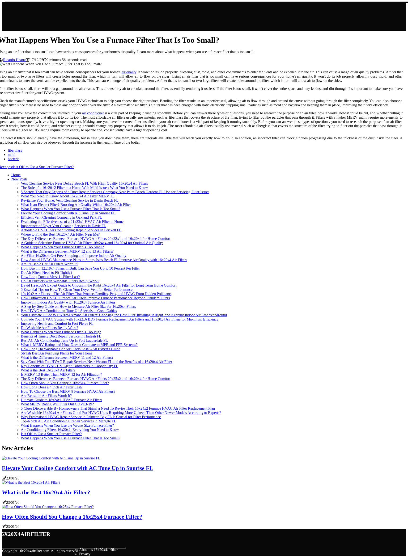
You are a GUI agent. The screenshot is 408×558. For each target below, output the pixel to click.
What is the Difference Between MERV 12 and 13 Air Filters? (67, 251)
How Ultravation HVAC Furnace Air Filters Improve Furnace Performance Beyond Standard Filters (95, 298)
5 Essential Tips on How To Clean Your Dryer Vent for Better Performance (76, 289)
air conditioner (93, 113)
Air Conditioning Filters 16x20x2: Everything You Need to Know (70, 430)
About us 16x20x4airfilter (98, 550)
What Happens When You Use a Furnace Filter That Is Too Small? (70, 209)
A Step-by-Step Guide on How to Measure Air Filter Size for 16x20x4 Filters (78, 306)
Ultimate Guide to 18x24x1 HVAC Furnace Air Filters (61, 400)
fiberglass (15, 150)
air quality (129, 72)
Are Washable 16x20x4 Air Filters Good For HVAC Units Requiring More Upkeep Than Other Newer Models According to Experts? (121, 413)
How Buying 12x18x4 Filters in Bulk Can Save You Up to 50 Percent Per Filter (80, 268)
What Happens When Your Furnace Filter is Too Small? (62, 247)
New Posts (19, 179)
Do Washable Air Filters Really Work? (49, 328)
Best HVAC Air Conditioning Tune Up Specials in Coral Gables (69, 311)
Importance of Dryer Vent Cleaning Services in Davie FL (63, 226)
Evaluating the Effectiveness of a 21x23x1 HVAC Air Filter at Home (72, 222)
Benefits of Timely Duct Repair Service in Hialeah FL (61, 336)
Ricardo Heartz (14, 60)
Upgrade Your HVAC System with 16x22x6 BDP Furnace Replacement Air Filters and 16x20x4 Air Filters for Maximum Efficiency (119, 319)
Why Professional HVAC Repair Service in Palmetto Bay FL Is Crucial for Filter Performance (91, 417)
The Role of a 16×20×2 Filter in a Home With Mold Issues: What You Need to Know (84, 188)
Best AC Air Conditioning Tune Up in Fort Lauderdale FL (64, 340)
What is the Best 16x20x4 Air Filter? (48, 370)
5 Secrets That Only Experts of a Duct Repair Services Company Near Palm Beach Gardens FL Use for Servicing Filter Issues (115, 192)
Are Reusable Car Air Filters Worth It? (49, 264)
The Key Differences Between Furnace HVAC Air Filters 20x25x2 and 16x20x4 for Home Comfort (95, 379)
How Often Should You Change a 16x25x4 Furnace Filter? (65, 383)
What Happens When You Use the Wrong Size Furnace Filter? (67, 425)
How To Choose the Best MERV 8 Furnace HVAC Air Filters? (68, 391)
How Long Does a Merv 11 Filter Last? (50, 277)
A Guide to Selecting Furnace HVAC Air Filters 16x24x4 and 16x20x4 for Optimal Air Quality (92, 243)
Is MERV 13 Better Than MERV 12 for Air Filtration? (61, 374)
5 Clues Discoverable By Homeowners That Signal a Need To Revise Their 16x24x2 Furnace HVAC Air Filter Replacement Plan (118, 408)
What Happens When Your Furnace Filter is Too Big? (61, 332)
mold (11, 155)
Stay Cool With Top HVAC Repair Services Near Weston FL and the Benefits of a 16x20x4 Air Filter (96, 362)
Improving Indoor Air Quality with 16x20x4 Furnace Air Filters (68, 302)
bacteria (13, 159)
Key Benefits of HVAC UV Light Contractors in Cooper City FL (69, 366)
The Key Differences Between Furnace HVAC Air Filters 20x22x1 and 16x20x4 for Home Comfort (95, 239)
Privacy (84, 554)
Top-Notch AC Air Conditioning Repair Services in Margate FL (68, 421)
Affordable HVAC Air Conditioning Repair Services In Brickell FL (71, 230)
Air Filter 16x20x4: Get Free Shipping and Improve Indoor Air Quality (73, 256)
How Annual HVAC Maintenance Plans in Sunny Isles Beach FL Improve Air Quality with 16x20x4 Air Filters (104, 260)
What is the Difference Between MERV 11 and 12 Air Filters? (67, 357)
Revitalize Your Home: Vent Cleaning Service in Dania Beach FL (70, 200)
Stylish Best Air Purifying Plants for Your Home (56, 353)
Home (16, 175)
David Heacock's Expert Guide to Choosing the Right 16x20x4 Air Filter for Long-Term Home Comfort (98, 285)
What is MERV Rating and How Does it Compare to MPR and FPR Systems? (79, 345)
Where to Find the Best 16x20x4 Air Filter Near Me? (60, 234)
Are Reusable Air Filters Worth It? (46, 396)
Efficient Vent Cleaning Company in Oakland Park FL (61, 217)
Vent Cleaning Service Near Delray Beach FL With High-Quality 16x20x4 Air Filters (84, 183)
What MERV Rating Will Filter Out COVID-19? (57, 404)
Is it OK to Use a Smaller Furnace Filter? (51, 434)
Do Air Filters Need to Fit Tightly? (46, 273)
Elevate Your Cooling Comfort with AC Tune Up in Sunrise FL (68, 213)
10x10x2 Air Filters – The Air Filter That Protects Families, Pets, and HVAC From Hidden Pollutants (96, 294)
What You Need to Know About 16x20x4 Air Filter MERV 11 (67, 196)
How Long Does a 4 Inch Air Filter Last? (51, 387)
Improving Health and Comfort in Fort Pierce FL (57, 323)
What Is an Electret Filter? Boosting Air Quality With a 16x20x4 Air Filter (76, 205)
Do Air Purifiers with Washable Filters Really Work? (60, 281)
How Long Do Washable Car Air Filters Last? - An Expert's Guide (70, 349)
